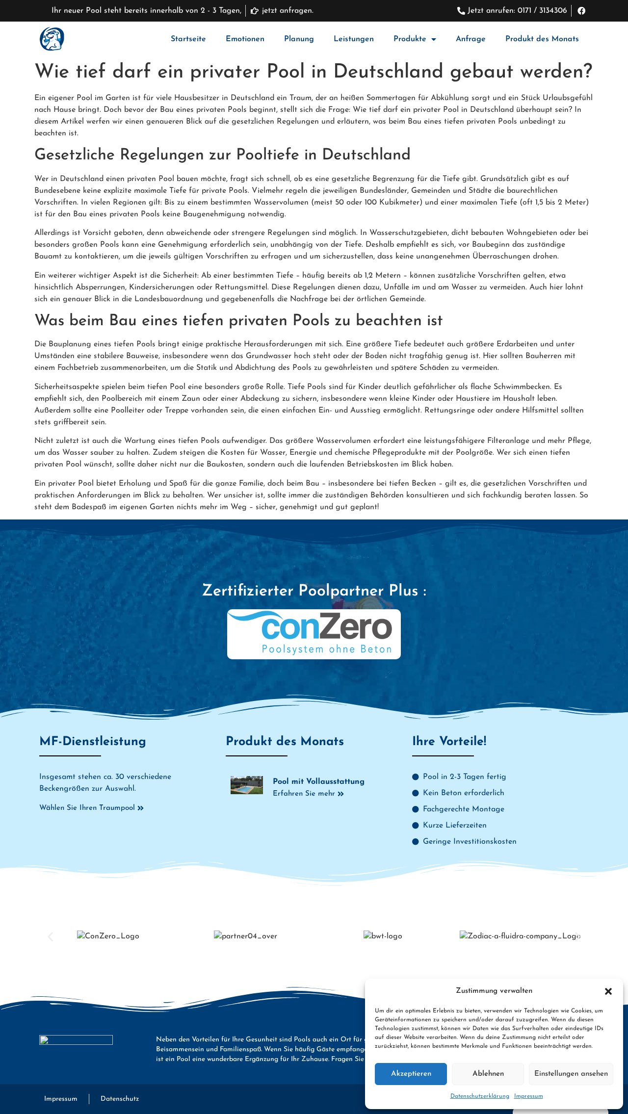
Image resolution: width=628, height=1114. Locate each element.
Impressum (528, 1096)
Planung (299, 39)
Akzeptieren (411, 1074)
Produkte (409, 39)
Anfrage (471, 39)
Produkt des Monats (542, 39)
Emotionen (245, 39)
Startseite (188, 39)
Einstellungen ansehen (571, 1074)
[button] (608, 991)
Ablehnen (488, 1074)
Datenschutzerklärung (479, 1096)
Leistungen (354, 39)
